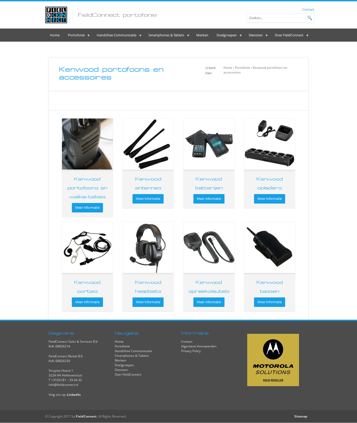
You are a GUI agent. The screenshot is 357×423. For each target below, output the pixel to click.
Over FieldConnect (128, 374)
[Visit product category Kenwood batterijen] (209, 144)
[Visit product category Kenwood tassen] (269, 247)
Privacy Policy (191, 351)
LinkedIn (74, 394)
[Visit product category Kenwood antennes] (148, 144)
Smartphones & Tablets (132, 355)
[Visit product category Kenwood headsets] (148, 247)
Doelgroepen (124, 365)
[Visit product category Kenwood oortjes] (87, 247)
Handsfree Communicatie (133, 351)
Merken (120, 360)
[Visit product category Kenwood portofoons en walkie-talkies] (87, 144)
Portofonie (242, 67)
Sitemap (300, 416)
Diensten (121, 370)
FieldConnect (86, 416)
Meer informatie (87, 207)
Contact (308, 9)
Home (227, 67)
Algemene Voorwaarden (198, 346)
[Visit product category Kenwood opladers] (269, 144)
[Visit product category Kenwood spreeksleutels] (209, 247)
